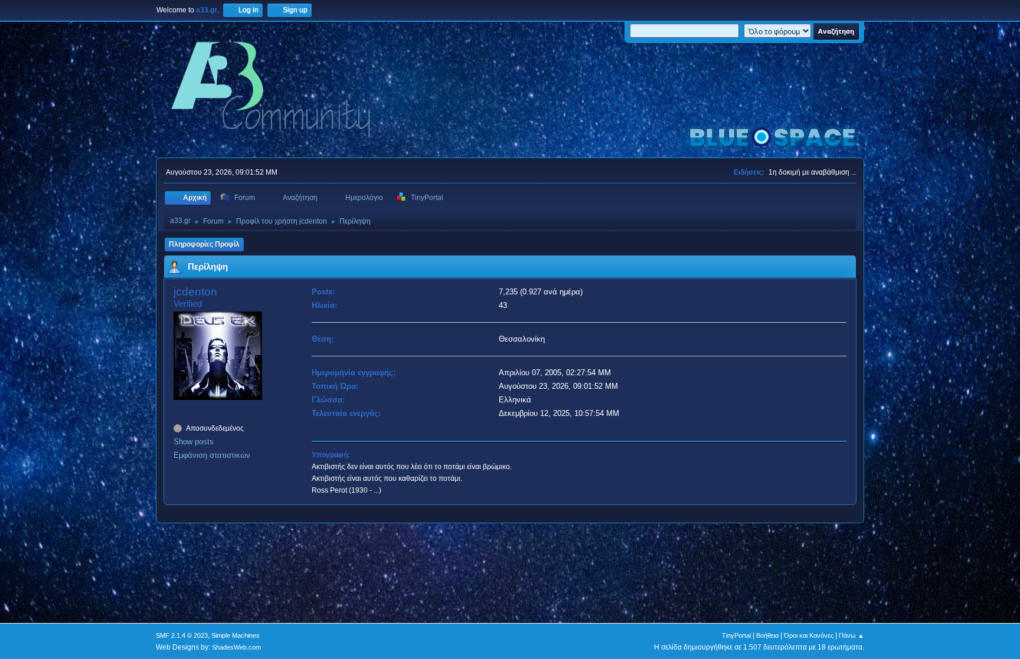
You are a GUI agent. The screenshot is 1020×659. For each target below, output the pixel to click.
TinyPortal (736, 635)
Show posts (194, 441)
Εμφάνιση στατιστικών (212, 455)
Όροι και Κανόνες (808, 635)
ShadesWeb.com (236, 647)
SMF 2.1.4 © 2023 (182, 635)
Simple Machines (235, 635)
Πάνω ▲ (851, 635)
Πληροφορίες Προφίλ (204, 244)
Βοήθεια (767, 635)
